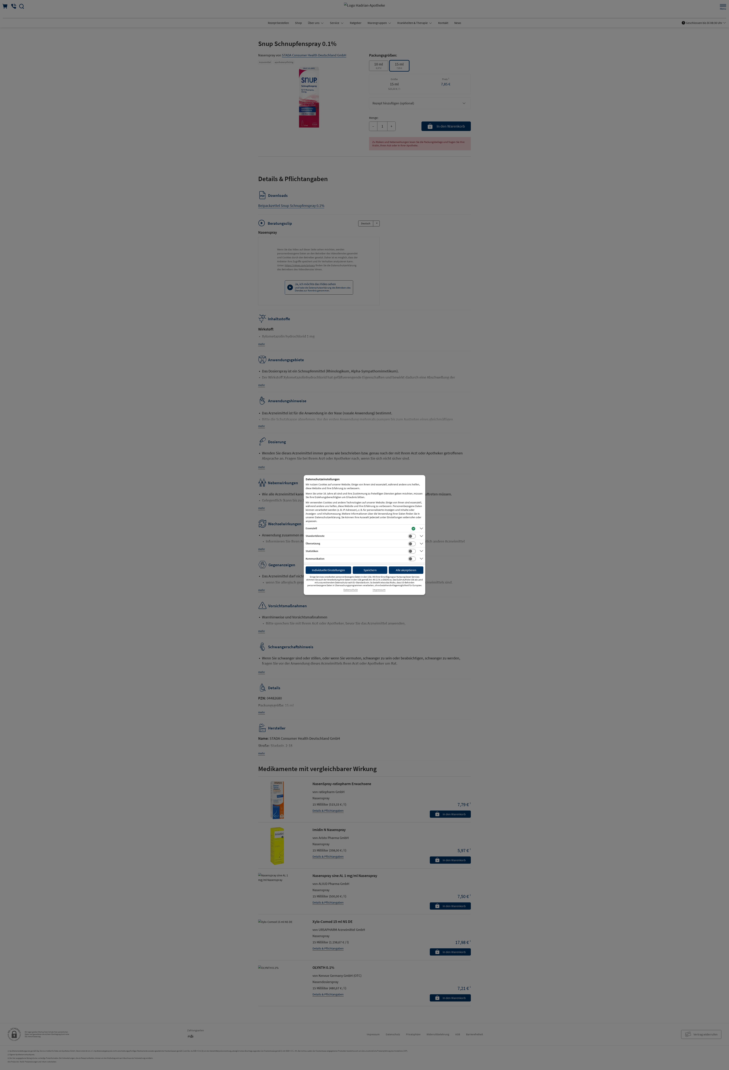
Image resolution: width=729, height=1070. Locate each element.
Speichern (370, 570)
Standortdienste (315, 536)
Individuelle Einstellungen (328, 570)
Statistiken (312, 551)
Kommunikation (315, 558)
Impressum (379, 589)
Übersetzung (313, 543)
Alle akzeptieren (406, 570)
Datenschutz (350, 589)
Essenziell (311, 528)
